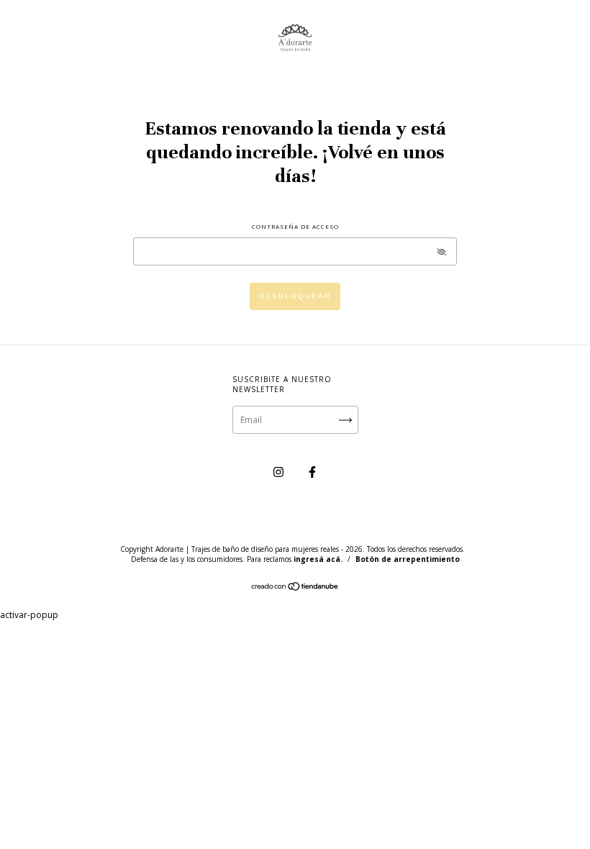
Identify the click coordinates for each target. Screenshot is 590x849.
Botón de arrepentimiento (407, 559)
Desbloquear (295, 296)
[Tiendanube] (295, 588)
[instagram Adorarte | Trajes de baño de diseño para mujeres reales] (280, 472)
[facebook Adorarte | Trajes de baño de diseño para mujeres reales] (312, 472)
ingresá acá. (318, 559)
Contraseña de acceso (295, 226)
